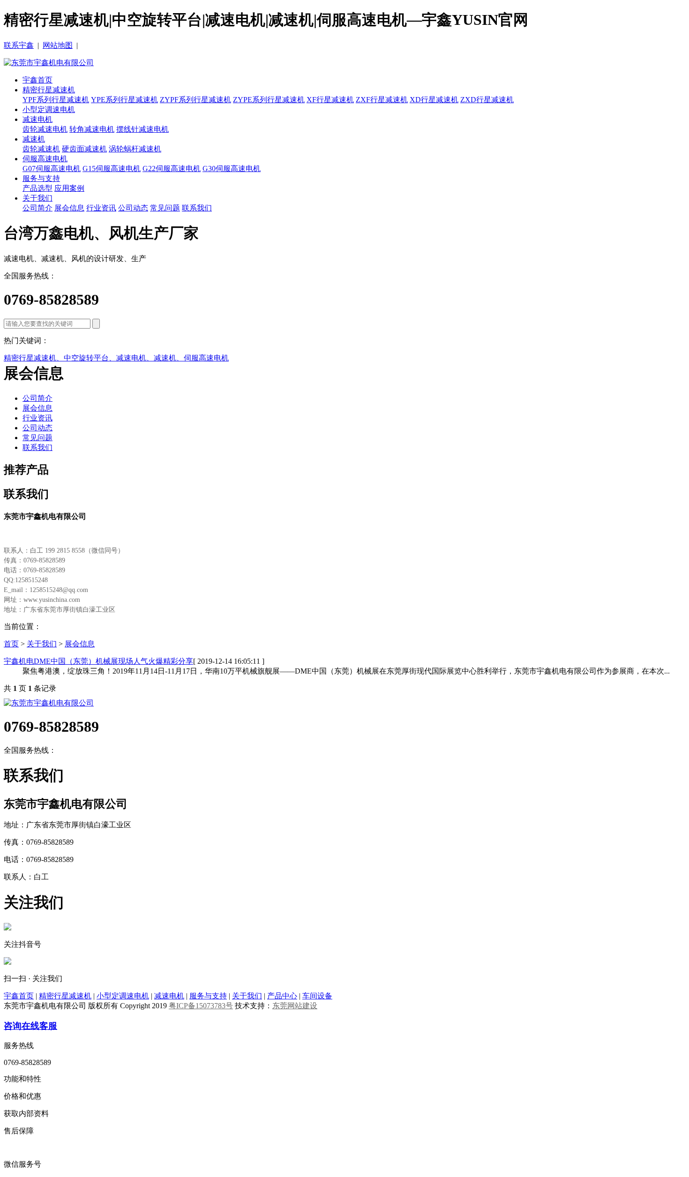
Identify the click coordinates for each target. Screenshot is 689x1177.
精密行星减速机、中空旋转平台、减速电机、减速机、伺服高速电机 (116, 358)
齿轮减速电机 (44, 129)
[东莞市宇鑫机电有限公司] (49, 63)
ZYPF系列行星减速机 (195, 100)
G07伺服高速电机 (51, 168)
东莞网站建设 (294, 1006)
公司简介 (37, 208)
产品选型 (37, 188)
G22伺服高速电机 (171, 168)
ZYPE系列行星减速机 (269, 100)
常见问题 (165, 208)
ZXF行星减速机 (382, 100)
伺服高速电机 (44, 159)
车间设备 (317, 996)
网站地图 (58, 45)
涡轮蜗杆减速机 (135, 149)
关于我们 (37, 198)
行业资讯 (101, 208)
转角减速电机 (91, 129)
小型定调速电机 (48, 109)
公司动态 (133, 208)
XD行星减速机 (434, 100)
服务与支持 (41, 178)
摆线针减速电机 (142, 129)
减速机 (33, 139)
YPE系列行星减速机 (124, 100)
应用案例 (69, 188)
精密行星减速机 (48, 90)
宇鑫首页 (37, 80)
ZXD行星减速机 (487, 100)
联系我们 (197, 208)
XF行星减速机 (330, 100)
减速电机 (37, 119)
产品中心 (282, 996)
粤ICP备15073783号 (201, 1006)
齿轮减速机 (41, 149)
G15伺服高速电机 (111, 168)
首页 (11, 644)
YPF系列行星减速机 (55, 100)
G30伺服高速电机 (231, 168)
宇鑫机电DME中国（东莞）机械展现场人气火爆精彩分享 (98, 661)
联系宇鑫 (19, 45)
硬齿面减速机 (84, 149)
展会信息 (69, 208)
